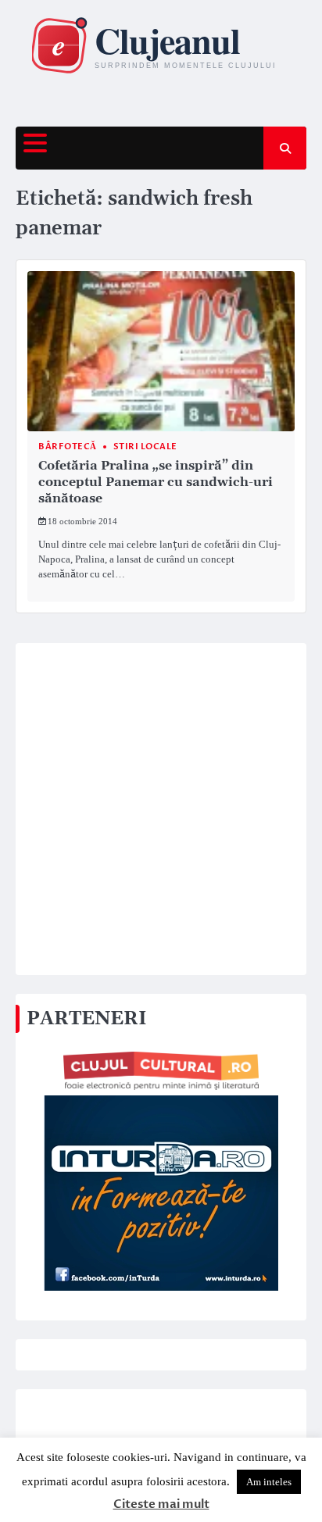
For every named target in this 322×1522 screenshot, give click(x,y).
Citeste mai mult (161, 1504)
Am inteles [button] (269, 1482)
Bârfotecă (67, 446)
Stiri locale (145, 446)
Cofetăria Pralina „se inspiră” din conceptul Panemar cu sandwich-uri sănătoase (155, 482)
